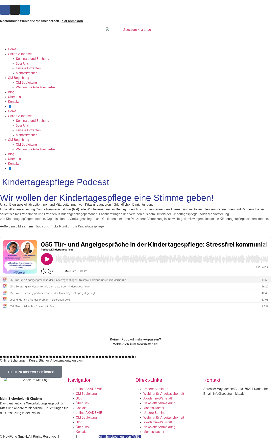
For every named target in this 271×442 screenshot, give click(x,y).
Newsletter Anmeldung (159, 403)
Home (12, 49)
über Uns (22, 63)
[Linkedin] (25, 10)
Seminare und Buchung (32, 58)
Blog (11, 92)
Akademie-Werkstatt (157, 398)
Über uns (14, 97)
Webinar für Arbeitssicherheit (36, 87)
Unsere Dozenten (28, 68)
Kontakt (13, 101)
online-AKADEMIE (89, 389)
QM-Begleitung (18, 77)
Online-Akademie (20, 54)
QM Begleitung (26, 82)
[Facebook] (5, 10)
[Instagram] (15, 10)
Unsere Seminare (155, 389)
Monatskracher (26, 73)
